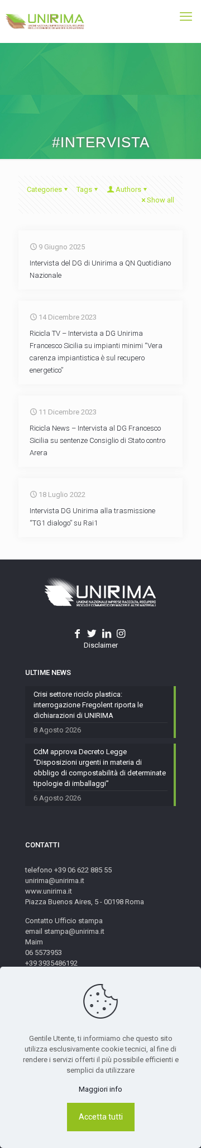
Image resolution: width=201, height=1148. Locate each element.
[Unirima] (44, 21)
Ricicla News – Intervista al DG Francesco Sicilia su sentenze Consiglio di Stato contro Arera (97, 440)
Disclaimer (101, 645)
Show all (160, 200)
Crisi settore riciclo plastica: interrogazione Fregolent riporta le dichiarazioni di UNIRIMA (88, 705)
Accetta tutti (101, 1116)
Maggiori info (100, 1089)
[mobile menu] (185, 16)
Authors (128, 189)
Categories (44, 189)
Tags (84, 189)
